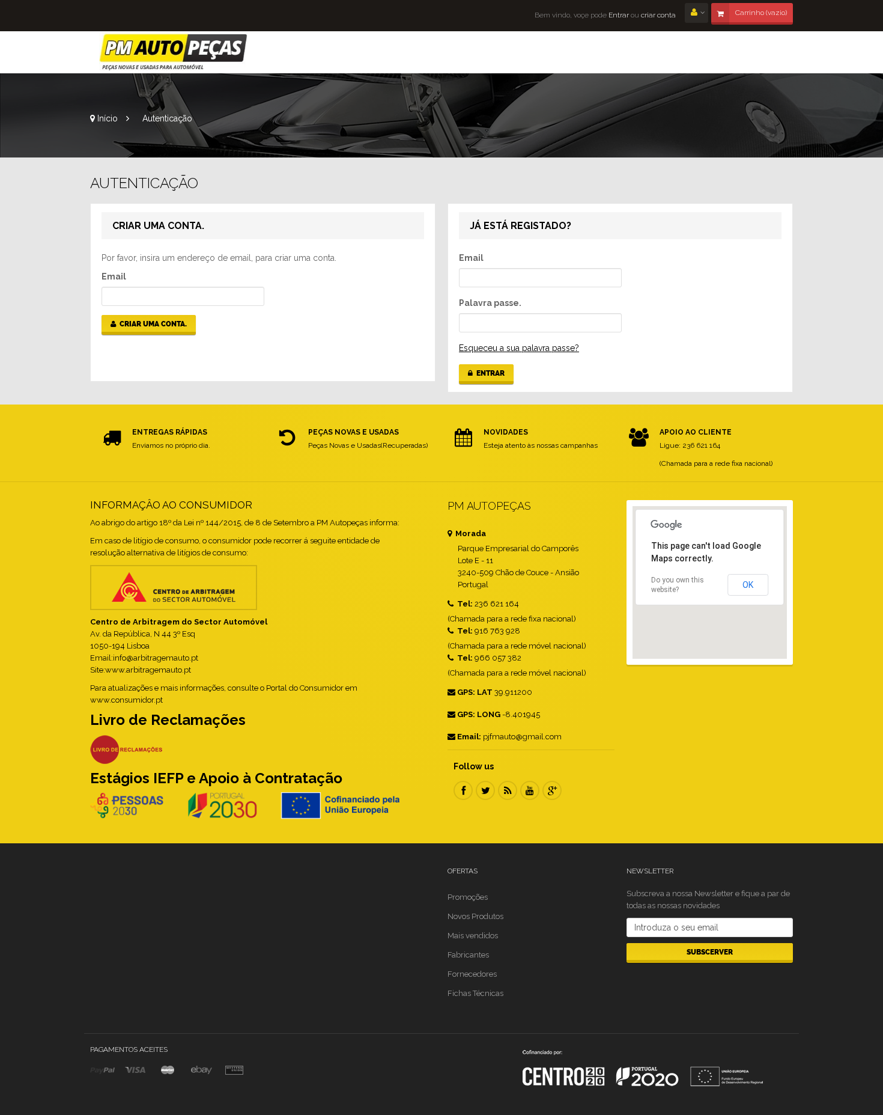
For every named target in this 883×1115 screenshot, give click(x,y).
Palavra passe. (490, 303)
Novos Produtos (475, 916)
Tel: (464, 603)
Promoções (468, 897)
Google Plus (552, 790)
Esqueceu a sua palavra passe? (519, 348)
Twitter (485, 790)
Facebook (463, 790)
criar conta (658, 15)
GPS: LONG (478, 714)
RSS (507, 790)
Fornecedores (472, 974)
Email (114, 276)
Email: (469, 736)
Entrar (618, 15)
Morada (470, 533)
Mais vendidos (473, 935)
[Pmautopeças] (173, 52)
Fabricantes (468, 954)
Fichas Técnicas (475, 993)
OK (747, 585)
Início (106, 118)
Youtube (529, 790)
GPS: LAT (475, 692)
